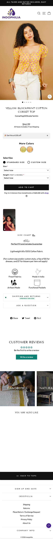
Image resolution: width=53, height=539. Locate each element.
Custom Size (38, 162)
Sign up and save (26, 489)
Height (13, 175)
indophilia (26, 496)
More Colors (26, 143)
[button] (48, 525)
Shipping (26, 504)
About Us (26, 523)
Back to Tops (28, 476)
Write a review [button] (26, 357)
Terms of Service (26, 516)
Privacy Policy (26, 519)
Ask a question (26, 305)
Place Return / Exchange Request (26, 512)
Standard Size (16, 162)
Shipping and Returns (26, 297)
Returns (26, 508)
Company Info (26, 531)
